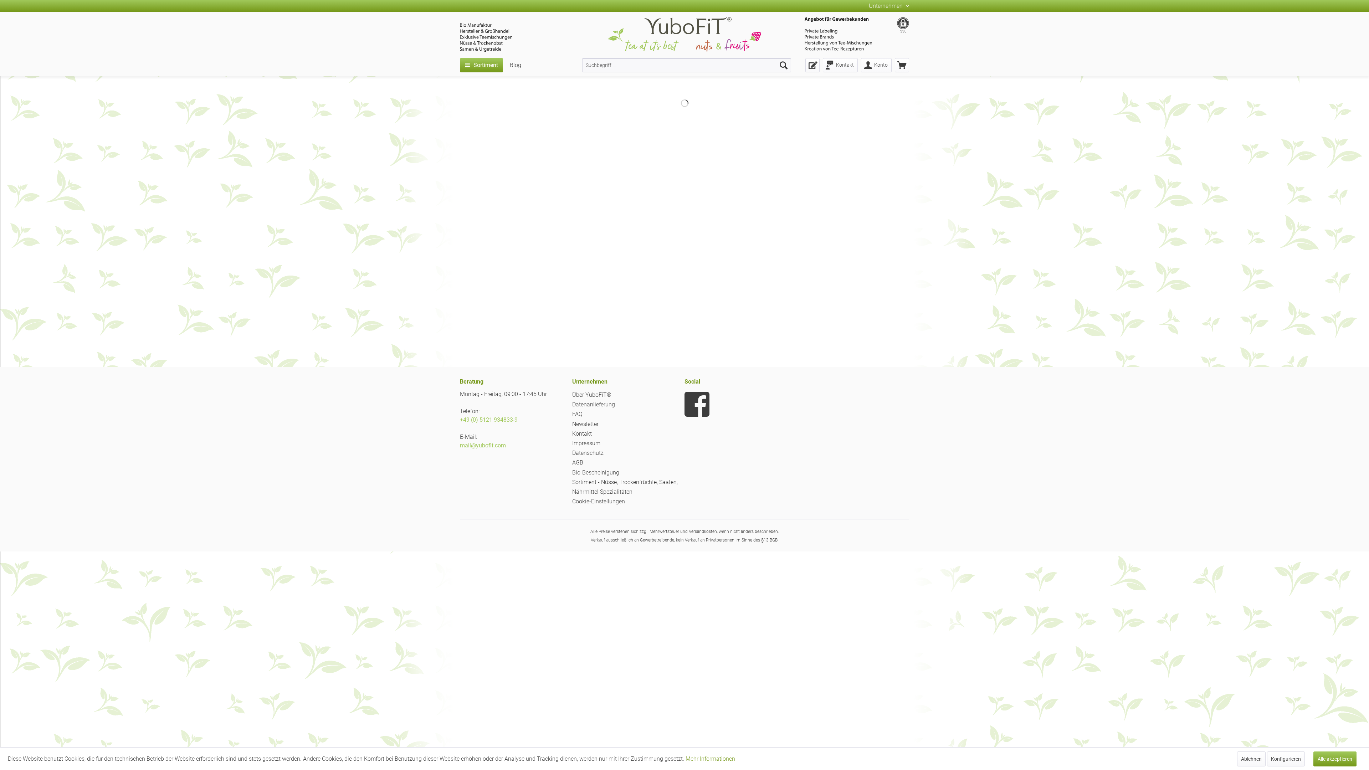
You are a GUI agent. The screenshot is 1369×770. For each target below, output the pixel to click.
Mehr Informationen (710, 758)
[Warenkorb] (902, 65)
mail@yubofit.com (483, 445)
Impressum (586, 443)
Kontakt (582, 433)
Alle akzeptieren (1335, 759)
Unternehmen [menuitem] (886, 5)
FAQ (577, 414)
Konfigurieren (1286, 759)
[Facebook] (696, 404)
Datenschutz (588, 453)
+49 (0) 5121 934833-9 (489, 419)
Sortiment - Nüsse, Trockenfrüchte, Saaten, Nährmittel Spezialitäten (625, 487)
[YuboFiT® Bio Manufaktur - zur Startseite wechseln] (684, 36)
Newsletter (585, 424)
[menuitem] (686, 65)
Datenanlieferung (593, 404)
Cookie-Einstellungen (598, 501)
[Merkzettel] (812, 65)
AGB (577, 462)
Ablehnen (1251, 759)
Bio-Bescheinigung (595, 472)
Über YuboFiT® (591, 394)
